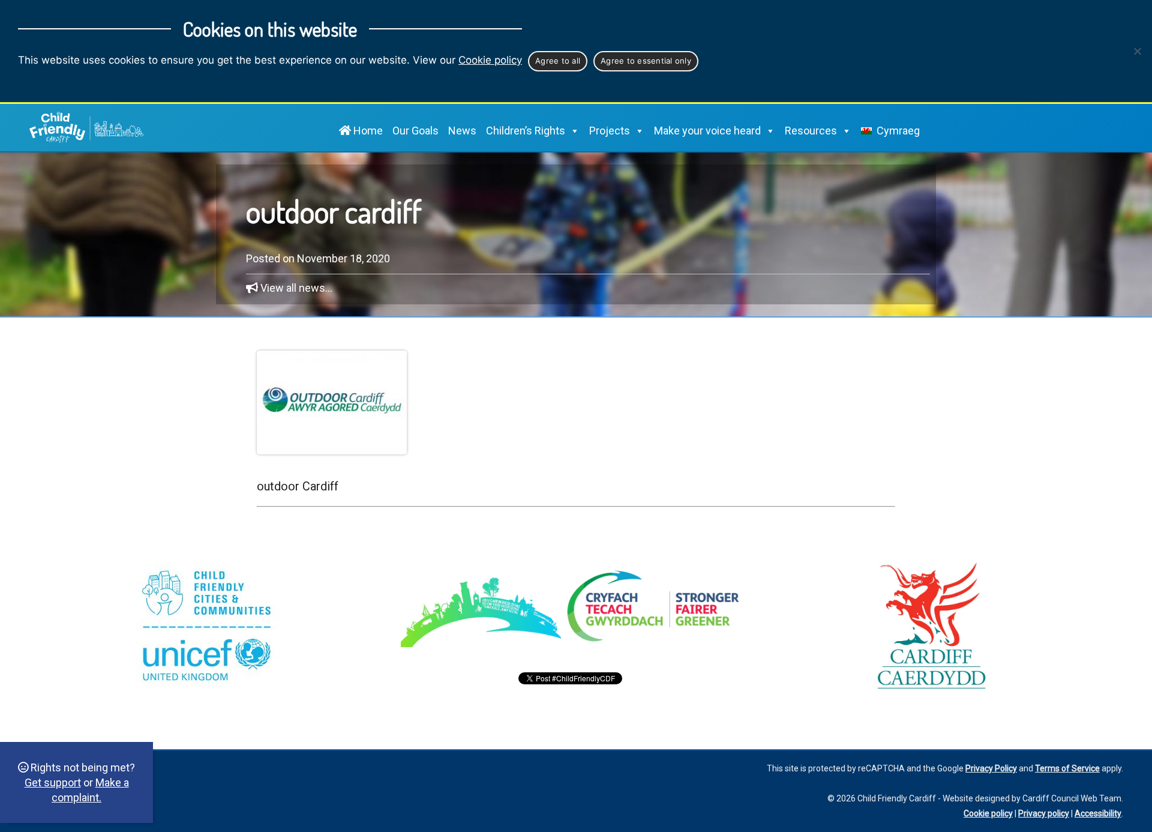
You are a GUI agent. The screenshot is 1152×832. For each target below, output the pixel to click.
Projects (609, 130)
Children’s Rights (525, 130)
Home (367, 130)
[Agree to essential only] (1137, 51)
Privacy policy (1043, 813)
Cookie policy (490, 60)
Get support (53, 782)
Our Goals (415, 130)
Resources (811, 130)
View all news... (296, 288)
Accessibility (1098, 813)
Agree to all (557, 60)
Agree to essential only (646, 60)
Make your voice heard (707, 130)
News (462, 130)
